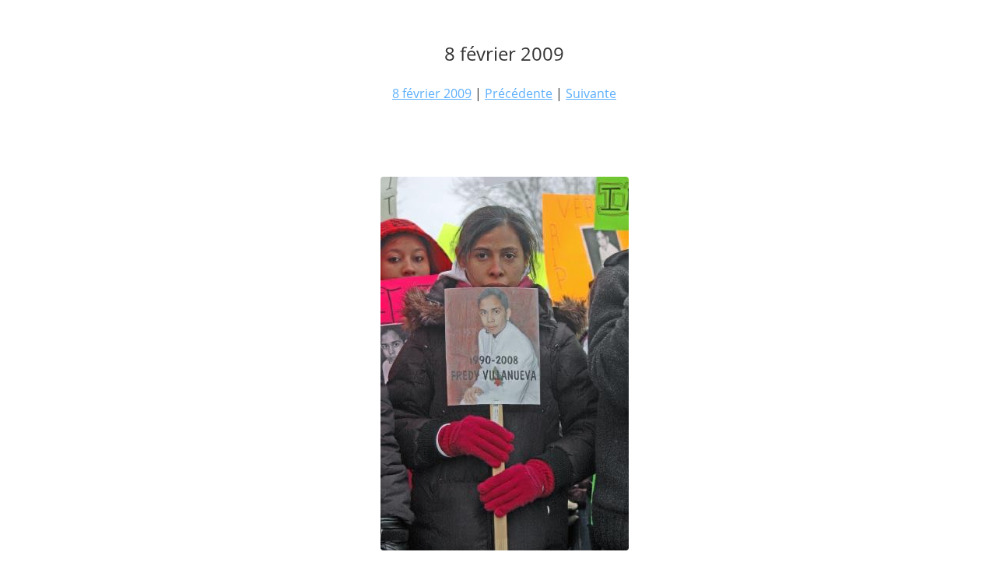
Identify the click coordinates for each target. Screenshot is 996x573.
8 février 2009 (432, 93)
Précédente (518, 93)
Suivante (591, 93)
